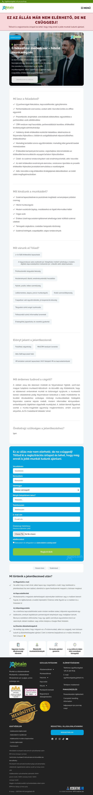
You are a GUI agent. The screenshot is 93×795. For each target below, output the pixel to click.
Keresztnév (18, 476)
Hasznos (43, 678)
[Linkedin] (52, 738)
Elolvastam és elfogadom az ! (35, 543)
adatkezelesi (18, 539)
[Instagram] (59, 738)
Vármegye (17, 486)
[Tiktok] (63, 738)
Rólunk (42, 686)
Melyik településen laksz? (24, 495)
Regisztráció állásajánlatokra (45, 695)
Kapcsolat (43, 682)
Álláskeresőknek (46, 669)
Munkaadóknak (45, 673)
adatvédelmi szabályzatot (46, 543)
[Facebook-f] (56, 738)
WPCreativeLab (78, 791)
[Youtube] (67, 738)
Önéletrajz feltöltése (21, 527)
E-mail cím (17, 515)
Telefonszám (18, 505)
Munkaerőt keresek (47, 690)
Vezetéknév (18, 467)
